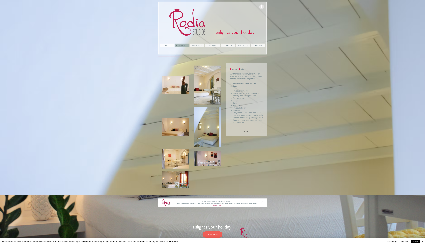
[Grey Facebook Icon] (261, 202)
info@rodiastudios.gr (215, 203)
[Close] (422, 241)
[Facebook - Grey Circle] (261, 6)
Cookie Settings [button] (391, 241)
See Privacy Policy (172, 241)
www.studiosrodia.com (213, 201)
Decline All (404, 241)
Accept (415, 241)
